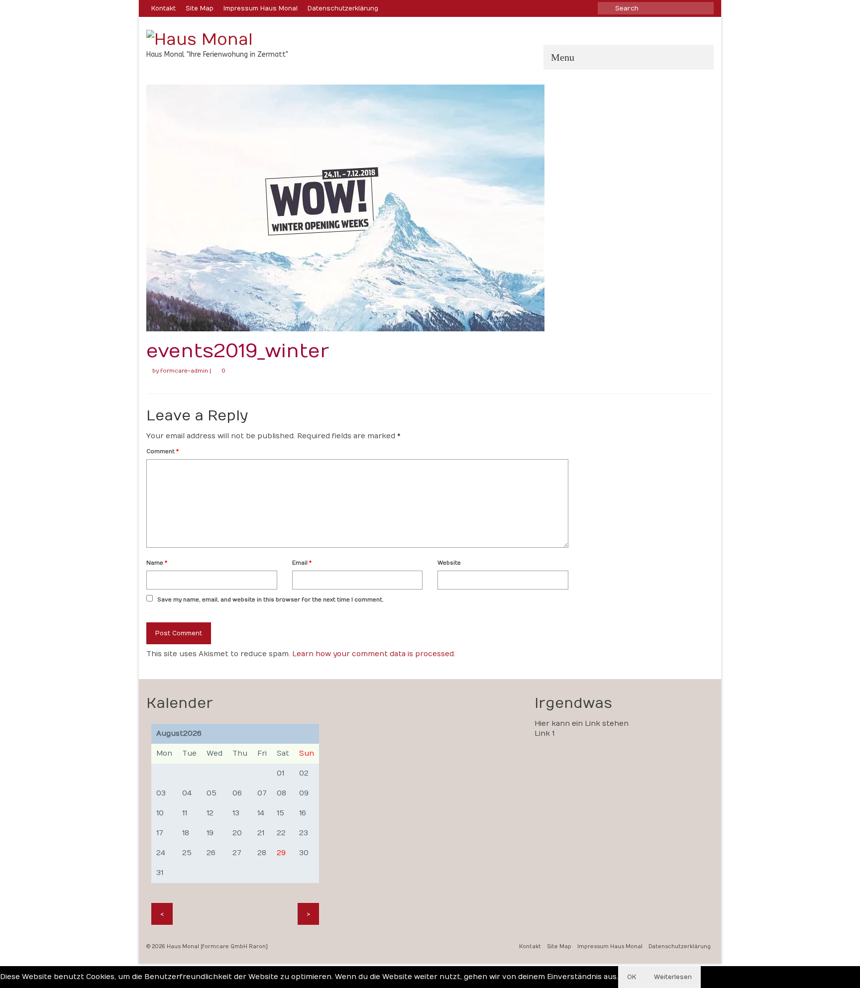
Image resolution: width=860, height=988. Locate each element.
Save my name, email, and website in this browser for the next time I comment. (270, 599)
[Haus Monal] (235, 39)
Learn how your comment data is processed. (373, 654)
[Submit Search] (605, 8)
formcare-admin (184, 371)
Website (449, 563)
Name (156, 563)
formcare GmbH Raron (234, 947)
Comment (162, 451)
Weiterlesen (673, 977)
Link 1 (544, 733)
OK (631, 977)
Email (302, 563)
